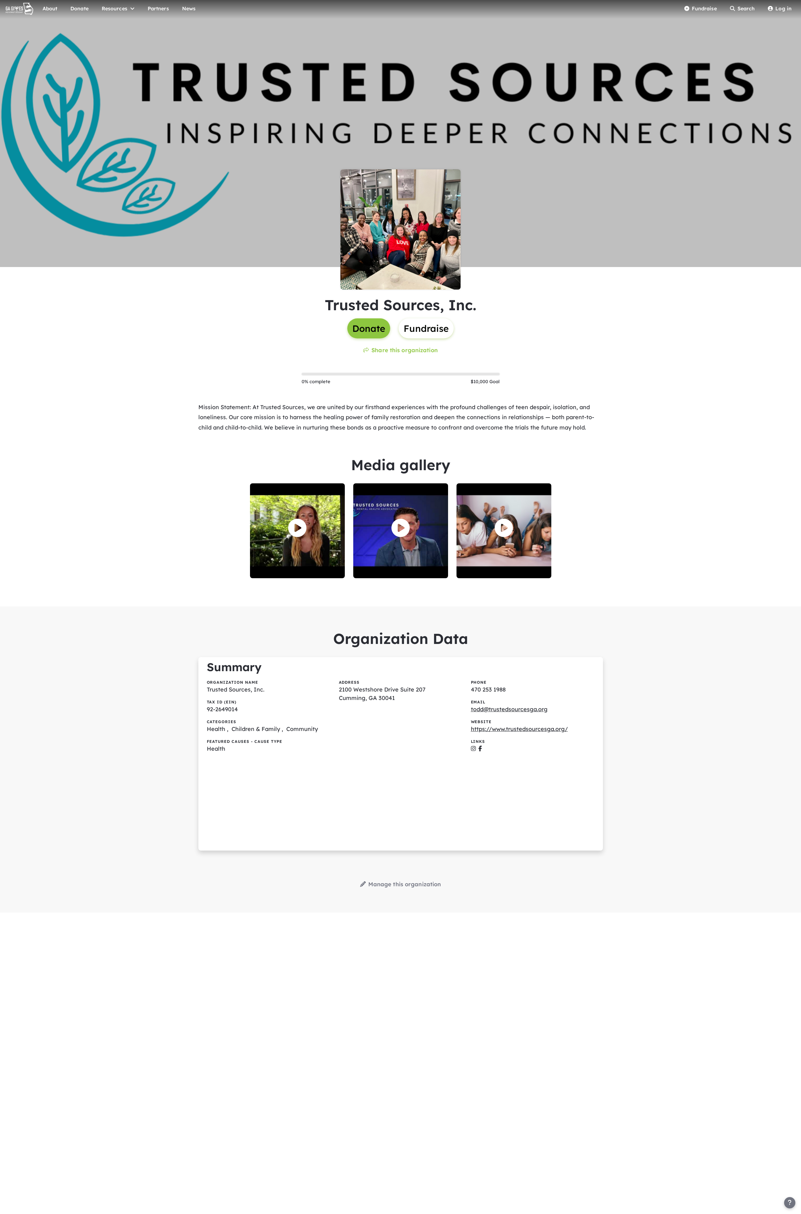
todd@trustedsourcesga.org (509, 709)
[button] (297, 528)
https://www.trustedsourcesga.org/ (519, 729)
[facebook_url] (480, 748)
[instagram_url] (473, 748)
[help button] (789, 1202)
